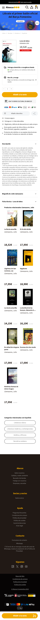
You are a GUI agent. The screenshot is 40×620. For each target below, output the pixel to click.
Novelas (10, 33)
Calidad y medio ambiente (19, 476)
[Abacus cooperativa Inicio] (13, 8)
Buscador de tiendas (19, 478)
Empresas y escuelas (19, 483)
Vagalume (23, 268)
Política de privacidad (19, 518)
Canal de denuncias (19, 523)
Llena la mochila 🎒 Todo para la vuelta (20, 2)
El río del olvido (25, 229)
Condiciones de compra (19, 515)
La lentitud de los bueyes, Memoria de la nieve (27, 310)
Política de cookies (19, 520)
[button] (31, 7)
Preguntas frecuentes (19, 513)
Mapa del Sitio (20, 576)
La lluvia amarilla (10, 229)
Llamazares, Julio (24, 43)
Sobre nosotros (19, 473)
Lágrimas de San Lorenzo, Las (10, 269)
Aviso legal (19, 526)
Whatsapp (19, 543)
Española (24, 33)
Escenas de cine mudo (28, 347)
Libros (4, 33)
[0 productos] (36, 8)
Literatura (17, 33)
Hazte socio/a (19, 498)
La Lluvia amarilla (10, 308)
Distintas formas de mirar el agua (11, 387)
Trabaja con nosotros (19, 481)
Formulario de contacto (19, 540)
